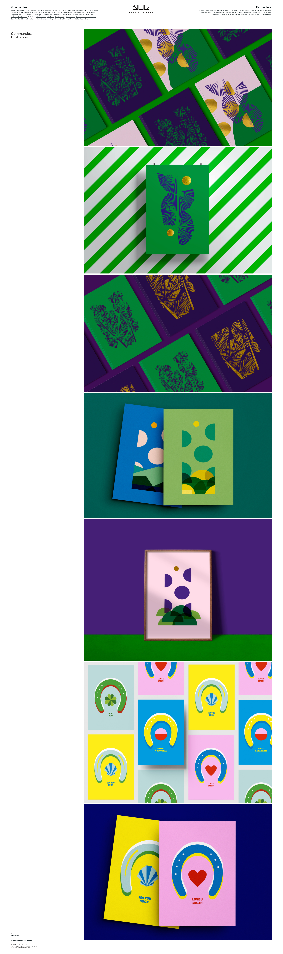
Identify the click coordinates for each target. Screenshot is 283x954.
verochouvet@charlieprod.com (21, 940)
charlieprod (15, 935)
